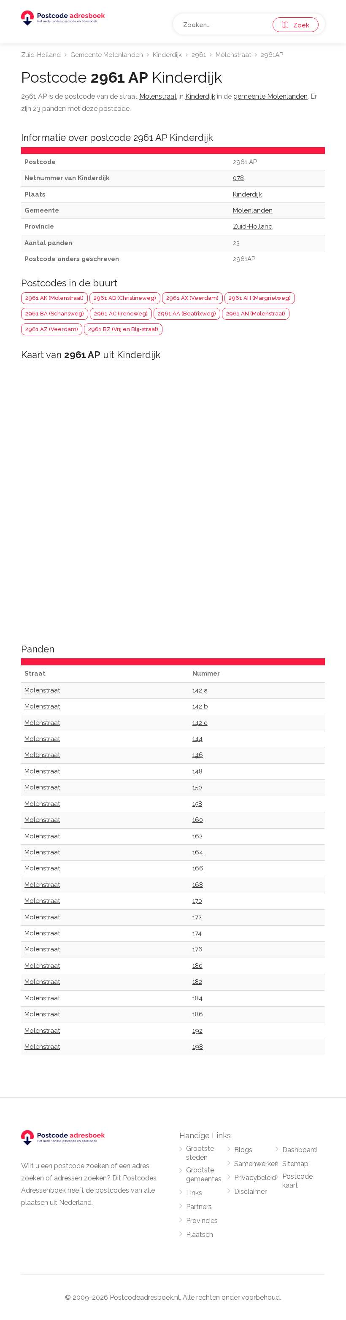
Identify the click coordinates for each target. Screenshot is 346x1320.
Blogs (243, 1150)
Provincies (202, 1221)
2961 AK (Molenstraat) (54, 298)
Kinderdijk (167, 55)
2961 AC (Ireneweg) (121, 313)
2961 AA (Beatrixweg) (187, 313)
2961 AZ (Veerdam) (51, 329)
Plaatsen (199, 1235)
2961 (199, 55)
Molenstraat (233, 55)
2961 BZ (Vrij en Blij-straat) (123, 329)
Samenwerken (256, 1164)
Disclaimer (250, 1192)
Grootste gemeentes (204, 1174)
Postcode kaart (297, 1180)
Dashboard (299, 1150)
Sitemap (295, 1164)
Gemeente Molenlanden (106, 55)
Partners (199, 1207)
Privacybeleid (255, 1178)
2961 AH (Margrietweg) (260, 298)
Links (194, 1193)
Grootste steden (200, 1153)
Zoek (298, 25)
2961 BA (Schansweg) (54, 313)
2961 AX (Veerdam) (192, 298)
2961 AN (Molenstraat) (255, 313)
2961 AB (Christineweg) (125, 298)
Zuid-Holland (41, 55)
